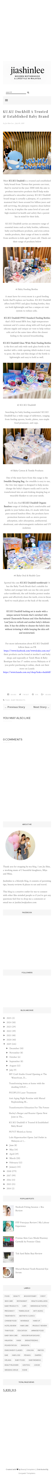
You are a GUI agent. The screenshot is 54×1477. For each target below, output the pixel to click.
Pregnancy (10, 1311)
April (11, 1154)
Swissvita (25, 1345)
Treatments (10, 1316)
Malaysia (8, 1340)
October (13, 1057)
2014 (9, 1188)
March (12, 1158)
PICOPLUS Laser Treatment (22, 1092)
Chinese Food (10, 1321)
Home (24, 1370)
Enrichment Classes (13, 1350)
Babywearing (35, 1360)
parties (41, 1350)
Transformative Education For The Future (29, 1107)
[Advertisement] (27, 34)
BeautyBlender (11, 1365)
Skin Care (9, 1301)
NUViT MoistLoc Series (20, 1131)
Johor (37, 1365)
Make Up (36, 1321)
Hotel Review (10, 1326)
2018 (9, 1171)
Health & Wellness (39, 1301)
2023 (9, 1026)
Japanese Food (37, 1330)
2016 (9, 1179)
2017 (9, 1175)
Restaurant (22, 1301)
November (14, 1052)
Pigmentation (11, 1345)
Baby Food (20, 1360)
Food (7, 1296)
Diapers (38, 1355)
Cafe (24, 1306)
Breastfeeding (31, 1340)
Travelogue (24, 1311)
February (13, 1162)
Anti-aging (38, 1311)
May (11, 1149)
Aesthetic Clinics (26, 1316)
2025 (9, 1018)
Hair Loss (16, 1355)
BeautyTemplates (28, 1469)
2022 (9, 1031)
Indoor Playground (31, 1335)
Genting (26, 1365)
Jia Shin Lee (9, 123)
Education (22, 1330)
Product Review (40, 1326)
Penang (27, 1355)
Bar (6, 1355)
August (12, 1065)
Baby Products (18, 700)
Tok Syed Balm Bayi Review (28, 1253)
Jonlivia (30, 1350)
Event (43, 1296)
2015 (9, 1184)
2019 (9, 1044)
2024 (9, 1022)
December (14, 1048)
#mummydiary (30, 1296)
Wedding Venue (11, 1370)
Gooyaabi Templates (26, 1473)
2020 (9, 1039)
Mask (18, 1340)
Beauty (17, 1296)
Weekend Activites (38, 1306)
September (14, 1061)
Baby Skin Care (11, 1335)
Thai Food (9, 1330)
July (11, 1070)
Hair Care (24, 1326)
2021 (9, 1035)
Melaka (8, 1360)
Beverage (25, 1321)
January (12, 1167)
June (11, 1145)
